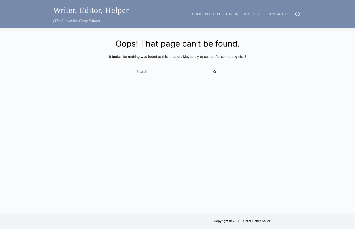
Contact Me (278, 14)
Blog (209, 14)
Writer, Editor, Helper (91, 10)
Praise (259, 14)
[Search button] (214, 72)
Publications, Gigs (233, 14)
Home (197, 14)
